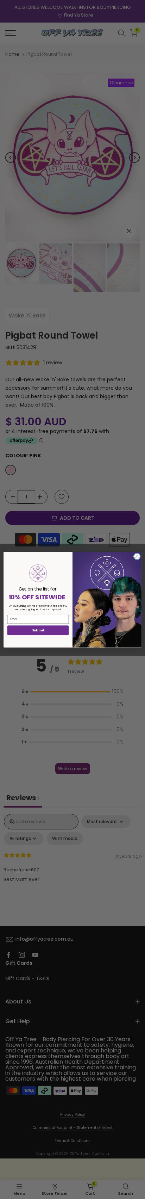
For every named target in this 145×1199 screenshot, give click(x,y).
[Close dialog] (137, 556)
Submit (38, 630)
